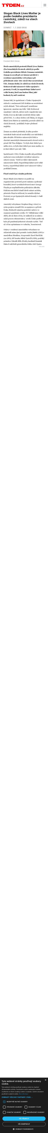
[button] (24, 1097)
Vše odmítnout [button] (24, 1124)
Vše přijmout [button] (24, 1119)
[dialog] (24, 1105)
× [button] (45, 1080)
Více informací (23, 1094)
